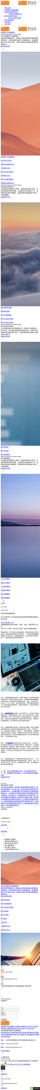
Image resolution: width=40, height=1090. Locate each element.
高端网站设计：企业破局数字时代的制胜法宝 (16, 791)
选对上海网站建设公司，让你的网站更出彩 (22, 771)
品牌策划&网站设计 (11, 12)
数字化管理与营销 (11, 16)
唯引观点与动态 (19, 1028)
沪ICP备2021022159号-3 (15, 1064)
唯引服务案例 (9, 20)
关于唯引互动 (30, 1028)
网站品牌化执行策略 (8, 1032)
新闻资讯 (8, 22)
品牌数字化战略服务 (12, 10)
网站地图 (27, 1064)
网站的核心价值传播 (22, 1032)
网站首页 (8, 8)
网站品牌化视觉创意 (13, 1034)
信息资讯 (7, 622)
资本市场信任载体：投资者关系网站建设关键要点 (18, 787)
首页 (2, 622)
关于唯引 (8, 24)
